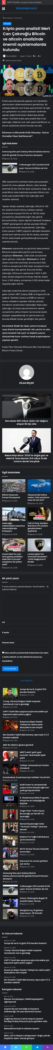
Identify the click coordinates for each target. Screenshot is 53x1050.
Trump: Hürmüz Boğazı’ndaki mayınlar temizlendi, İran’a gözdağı (21, 703)
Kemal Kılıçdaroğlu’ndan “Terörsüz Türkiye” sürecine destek (33, 826)
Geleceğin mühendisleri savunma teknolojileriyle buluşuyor (13, 527)
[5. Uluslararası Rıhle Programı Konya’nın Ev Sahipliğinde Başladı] (10, 801)
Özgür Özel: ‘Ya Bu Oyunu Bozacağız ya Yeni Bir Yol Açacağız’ (32, 813)
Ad (4, 622)
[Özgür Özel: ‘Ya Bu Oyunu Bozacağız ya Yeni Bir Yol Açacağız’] (10, 814)
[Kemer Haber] (26, 8)
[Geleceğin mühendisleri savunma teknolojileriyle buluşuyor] (13, 514)
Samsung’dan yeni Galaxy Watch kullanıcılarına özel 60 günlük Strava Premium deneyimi (25, 876)
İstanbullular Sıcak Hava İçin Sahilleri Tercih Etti (26, 777)
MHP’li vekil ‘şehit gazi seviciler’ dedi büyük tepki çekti (33, 755)
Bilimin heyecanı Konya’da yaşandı (11, 496)
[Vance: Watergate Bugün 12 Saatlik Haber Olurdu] (10, 902)
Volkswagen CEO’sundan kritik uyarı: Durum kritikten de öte (35, 887)
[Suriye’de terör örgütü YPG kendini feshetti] (10, 693)
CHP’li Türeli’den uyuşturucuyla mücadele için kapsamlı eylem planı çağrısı (25, 713)
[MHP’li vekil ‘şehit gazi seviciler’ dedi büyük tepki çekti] (10, 756)
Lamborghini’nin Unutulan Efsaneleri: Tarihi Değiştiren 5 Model (37, 558)
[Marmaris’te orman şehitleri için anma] (10, 865)
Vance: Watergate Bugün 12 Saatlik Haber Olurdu (33, 899)
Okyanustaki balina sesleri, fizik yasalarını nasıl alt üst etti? (38, 497)
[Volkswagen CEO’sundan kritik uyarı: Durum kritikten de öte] (9, 168)
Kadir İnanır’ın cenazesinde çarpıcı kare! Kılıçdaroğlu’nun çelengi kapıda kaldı (34, 787)
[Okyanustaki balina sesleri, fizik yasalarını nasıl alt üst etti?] (39, 485)
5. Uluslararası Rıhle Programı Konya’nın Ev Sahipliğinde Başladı (34, 800)
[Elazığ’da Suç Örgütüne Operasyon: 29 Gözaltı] (10, 914)
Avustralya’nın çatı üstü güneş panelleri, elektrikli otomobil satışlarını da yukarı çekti (12, 559)
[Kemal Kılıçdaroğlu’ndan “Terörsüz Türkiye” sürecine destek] (10, 827)
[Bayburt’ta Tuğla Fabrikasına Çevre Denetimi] (10, 840)
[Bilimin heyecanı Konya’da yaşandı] (13, 485)
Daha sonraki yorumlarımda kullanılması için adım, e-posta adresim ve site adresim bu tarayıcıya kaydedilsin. (25, 657)
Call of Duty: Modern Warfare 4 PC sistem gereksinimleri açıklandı (38, 527)
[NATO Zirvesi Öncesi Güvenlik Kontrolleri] (10, 853)
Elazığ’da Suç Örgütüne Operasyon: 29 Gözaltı (31, 912)
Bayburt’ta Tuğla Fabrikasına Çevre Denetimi (34, 838)
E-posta (6, 632)
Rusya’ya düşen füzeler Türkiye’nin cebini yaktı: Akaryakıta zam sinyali (31, 724)
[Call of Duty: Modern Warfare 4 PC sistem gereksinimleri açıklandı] (39, 514)
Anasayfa (8, 18)
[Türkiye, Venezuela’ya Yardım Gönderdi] (10, 769)
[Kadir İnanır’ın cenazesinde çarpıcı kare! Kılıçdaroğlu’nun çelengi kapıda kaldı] (10, 788)
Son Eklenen (27, 680)
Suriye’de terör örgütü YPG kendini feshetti (33, 690)
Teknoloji (18, 18)
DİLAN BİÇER (11, 56)
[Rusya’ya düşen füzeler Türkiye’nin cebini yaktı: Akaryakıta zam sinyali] (10, 725)
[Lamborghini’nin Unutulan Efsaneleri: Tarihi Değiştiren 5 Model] (39, 544)
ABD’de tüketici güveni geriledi (18, 745)
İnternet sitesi (8, 642)
